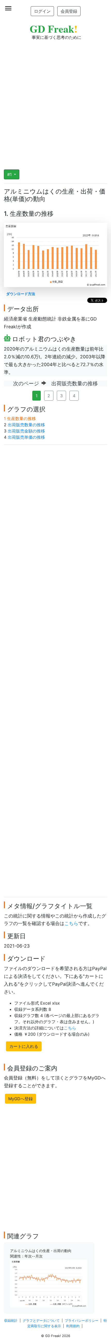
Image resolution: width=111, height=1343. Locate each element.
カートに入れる (23, 1046)
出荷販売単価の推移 (26, 437)
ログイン (42, 11)
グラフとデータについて (41, 1321)
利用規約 (73, 1326)
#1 (10, 174)
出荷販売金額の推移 (26, 431)
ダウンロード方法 (20, 294)
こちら (71, 923)
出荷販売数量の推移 (26, 424)
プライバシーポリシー (81, 1321)
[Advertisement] (55, 101)
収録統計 (11, 1321)
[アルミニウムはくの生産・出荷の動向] (49, 1282)
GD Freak (53, 28)
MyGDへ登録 (20, 1098)
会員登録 (69, 11)
